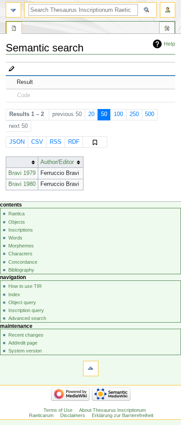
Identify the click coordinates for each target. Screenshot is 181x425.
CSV (37, 142)
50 (104, 114)
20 (91, 114)
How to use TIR (25, 286)
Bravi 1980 (22, 184)
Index (14, 294)
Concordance (22, 262)
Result (25, 82)
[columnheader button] (22, 162)
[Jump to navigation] (13, 10)
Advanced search (27, 318)
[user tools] (167, 10)
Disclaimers (72, 415)
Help (169, 44)
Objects (16, 222)
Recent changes (25, 335)
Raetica (16, 213)
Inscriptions (20, 229)
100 (118, 114)
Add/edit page (22, 342)
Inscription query (26, 310)
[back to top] (90, 368)
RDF (74, 142)
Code (23, 95)
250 (134, 114)
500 (149, 114)
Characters (20, 253)
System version (25, 350)
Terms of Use (57, 410)
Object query (22, 302)
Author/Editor (57, 162)
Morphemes (21, 245)
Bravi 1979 (22, 173)
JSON (17, 142)
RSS (56, 142)
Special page (14, 29)
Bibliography (21, 269)
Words (15, 237)
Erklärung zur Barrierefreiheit (122, 415)
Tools (166, 29)
